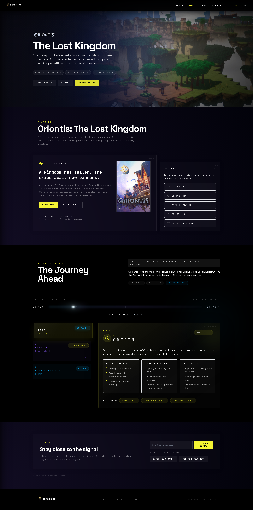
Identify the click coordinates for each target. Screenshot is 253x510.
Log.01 (104, 500)
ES (241, 5)
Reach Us (217, 5)
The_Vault (120, 500)
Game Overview (44, 83)
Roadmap (65, 83)
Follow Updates (86, 82)
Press (204, 5)
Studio (179, 5)
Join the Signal (203, 444)
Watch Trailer (71, 204)
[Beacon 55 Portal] (14, 5)
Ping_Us (137, 500)
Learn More (48, 204)
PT (245, 5)
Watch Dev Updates (163, 459)
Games (192, 5)
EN (236, 5)
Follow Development (193, 459)
